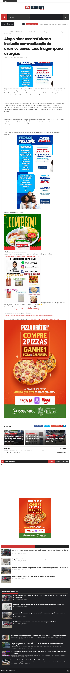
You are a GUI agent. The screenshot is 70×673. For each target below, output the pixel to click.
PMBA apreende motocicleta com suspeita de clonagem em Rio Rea (55, 440)
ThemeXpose (11, 670)
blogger (51, 461)
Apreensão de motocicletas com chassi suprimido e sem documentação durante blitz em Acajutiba (14, 439)
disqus (58, 461)
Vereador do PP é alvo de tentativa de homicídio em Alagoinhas (30, 660)
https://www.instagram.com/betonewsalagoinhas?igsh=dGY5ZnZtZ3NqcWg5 (28, 315)
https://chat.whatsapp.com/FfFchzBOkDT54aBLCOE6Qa (21, 309)
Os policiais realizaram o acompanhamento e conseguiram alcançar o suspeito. (33, 439)
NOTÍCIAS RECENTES (18, 547)
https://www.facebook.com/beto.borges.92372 (45, 319)
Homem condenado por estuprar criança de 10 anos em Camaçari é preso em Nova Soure (40, 568)
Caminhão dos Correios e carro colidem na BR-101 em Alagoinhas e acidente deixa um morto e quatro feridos (37, 644)
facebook (65, 461)
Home (5, 32)
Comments (51, 547)
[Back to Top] (68, 671)
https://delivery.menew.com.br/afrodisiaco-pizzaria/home (22, 256)
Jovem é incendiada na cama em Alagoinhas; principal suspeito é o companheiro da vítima (38, 636)
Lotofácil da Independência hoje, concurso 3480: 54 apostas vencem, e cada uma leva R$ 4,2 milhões (38, 652)
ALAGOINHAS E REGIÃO (20, 24)
